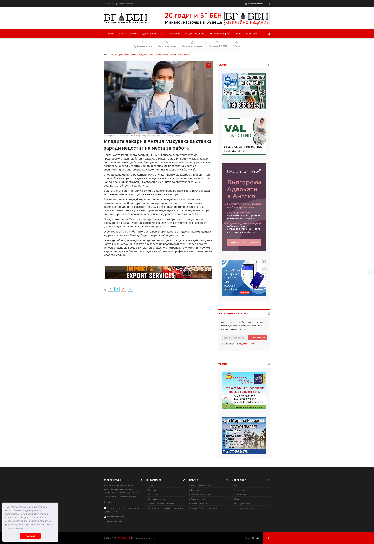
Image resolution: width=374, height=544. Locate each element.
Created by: (250, 538)
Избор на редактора (200, 494)
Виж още (108, 502)
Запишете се (259, 337)
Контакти (152, 494)
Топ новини (196, 490)
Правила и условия (156, 499)
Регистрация (239, 490)
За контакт (251, 33)
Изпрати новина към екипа (246, 508)
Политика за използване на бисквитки (165, 508)
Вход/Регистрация (256, 3)
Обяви (237, 33)
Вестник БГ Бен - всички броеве (205, 508)
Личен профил (240, 494)
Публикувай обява (242, 503)
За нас (121, 33)
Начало (110, 33)
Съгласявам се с (239, 343)
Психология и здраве (219, 33)
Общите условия (246, 343)
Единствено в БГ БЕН (153, 33)
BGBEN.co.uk (123, 538)
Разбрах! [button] (30, 536)
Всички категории (199, 503)
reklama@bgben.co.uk (117, 516)
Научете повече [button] (14, 528)
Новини (173, 33)
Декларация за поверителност (162, 503)
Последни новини (199, 499)
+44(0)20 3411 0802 (115, 521)
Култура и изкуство (194, 33)
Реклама (133, 33)
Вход (236, 485)
